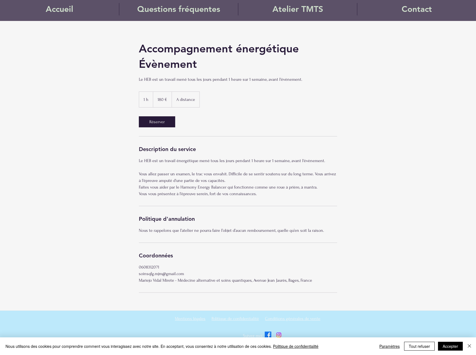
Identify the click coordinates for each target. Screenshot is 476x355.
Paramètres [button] (389, 346)
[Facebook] (268, 335)
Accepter (450, 346)
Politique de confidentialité (295, 346)
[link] (157, 121)
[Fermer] (469, 346)
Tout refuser (419, 346)
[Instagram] (278, 335)
